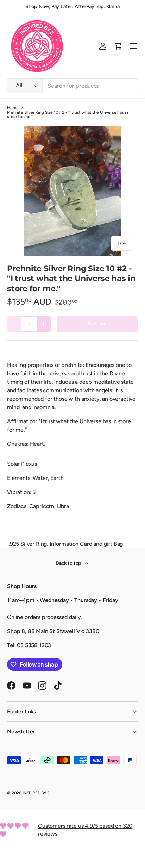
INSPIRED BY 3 (36, 792)
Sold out (97, 323)
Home (12, 108)
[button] (118, 46)
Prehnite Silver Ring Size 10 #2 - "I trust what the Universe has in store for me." (67, 114)
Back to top (69, 563)
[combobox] (72, 86)
